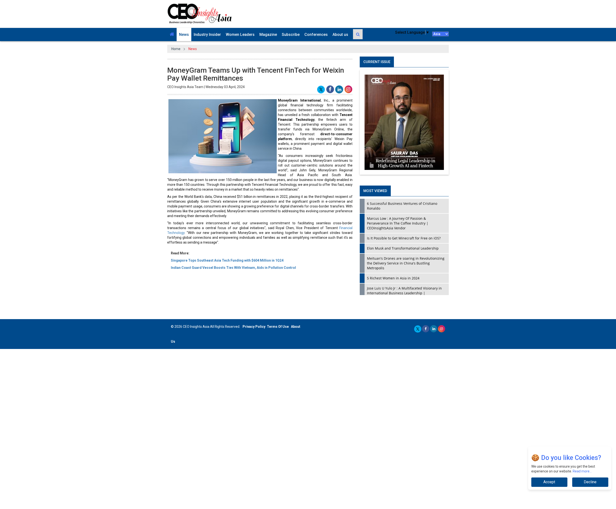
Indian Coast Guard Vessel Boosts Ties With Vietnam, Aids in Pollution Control (233, 268)
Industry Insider (207, 34)
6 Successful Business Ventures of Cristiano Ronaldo (402, 206)
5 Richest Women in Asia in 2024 (393, 278)
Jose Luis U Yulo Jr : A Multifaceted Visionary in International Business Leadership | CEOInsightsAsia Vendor (404, 293)
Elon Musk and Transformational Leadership (403, 248)
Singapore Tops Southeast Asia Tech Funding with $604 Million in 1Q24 (227, 260)
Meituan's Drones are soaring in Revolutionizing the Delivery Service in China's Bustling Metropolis (405, 263)
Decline (590, 482)
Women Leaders (240, 34)
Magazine (268, 34)
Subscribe (291, 34)
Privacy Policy (254, 327)
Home (175, 49)
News (184, 34)
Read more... (582, 471)
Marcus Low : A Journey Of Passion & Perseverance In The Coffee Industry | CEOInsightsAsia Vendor (397, 223)
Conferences (316, 34)
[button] (172, 34)
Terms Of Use (278, 327)
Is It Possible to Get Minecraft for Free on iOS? (404, 238)
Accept (549, 482)
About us (340, 34)
